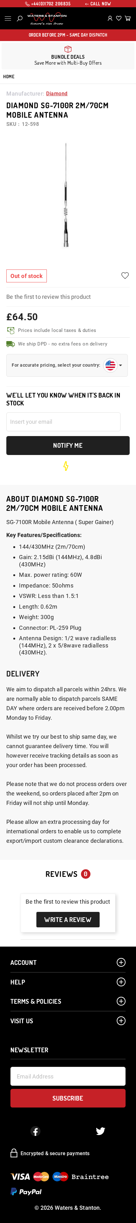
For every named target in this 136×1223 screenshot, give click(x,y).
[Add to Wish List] (125, 276)
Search (19, 19)
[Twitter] (100, 1131)
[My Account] (110, 18)
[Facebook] (35, 1131)
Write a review (67, 919)
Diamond (57, 94)
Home (8, 76)
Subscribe (68, 1098)
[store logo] (47, 18)
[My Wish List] (118, 18)
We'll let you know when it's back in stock (63, 399)
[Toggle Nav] (8, 18)
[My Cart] (128, 18)
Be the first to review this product (48, 296)
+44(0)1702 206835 (51, 3)
